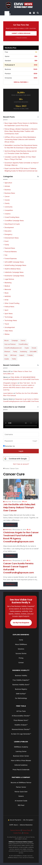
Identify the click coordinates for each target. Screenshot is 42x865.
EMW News (8, 529)
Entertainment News (12, 238)
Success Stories (21, 653)
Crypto (27, 348)
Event (7, 241)
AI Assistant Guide (21, 801)
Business (8, 189)
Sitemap (26, 833)
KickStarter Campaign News (14, 276)
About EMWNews (21, 644)
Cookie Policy (17, 833)
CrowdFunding (23, 344)
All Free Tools (21, 711)
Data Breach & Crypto (12, 224)
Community (8, 207)
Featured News (10, 248)
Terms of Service (15, 830)
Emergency (8, 234)
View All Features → (21, 82)
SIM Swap (13, 355)
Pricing (21, 658)
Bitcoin (6, 340)
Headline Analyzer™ (21, 725)
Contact (21, 662)
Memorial (8, 289)
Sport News (9, 313)
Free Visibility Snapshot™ (21, 680)
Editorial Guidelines (21, 765)
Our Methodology (21, 698)
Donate (34, 348)
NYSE (6, 300)
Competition (9, 210)
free (6, 255)
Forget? (35, 441)
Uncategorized (10, 327)
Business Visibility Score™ (21, 684)
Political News (9, 306)
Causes (7, 200)
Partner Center (21, 787)
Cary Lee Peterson (10, 344)
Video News (9, 331)
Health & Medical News (13, 269)
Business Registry (21, 689)
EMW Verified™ (21, 694)
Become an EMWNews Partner (21, 782)
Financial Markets (11, 251)
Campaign (15, 340)
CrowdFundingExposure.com (13, 348)
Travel (7, 324)
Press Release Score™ (21, 720)
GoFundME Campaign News (14, 262)
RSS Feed (21, 805)
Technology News (11, 320)
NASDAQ (8, 296)
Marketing (8, 282)
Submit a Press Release (21, 33)
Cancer (7, 196)
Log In (21, 451)
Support (21, 355)
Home (7, 468)
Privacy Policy (26, 830)
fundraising (23, 351)
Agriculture (8, 183)
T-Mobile (30, 355)
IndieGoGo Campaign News (14, 272)
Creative (7, 214)
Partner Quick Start (21, 791)
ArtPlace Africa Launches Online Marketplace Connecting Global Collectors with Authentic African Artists (20, 139)
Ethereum (7, 351)
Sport (6, 310)
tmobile (6, 359)
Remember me (10, 446)
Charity (7, 203)
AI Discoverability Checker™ (21, 716)
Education (8, 231)
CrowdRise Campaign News (14, 220)
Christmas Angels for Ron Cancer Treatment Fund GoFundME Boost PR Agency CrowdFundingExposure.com (21, 537)
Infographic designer (10, 383)
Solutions (21, 649)
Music (7, 293)
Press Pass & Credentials (21, 769)
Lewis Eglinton (8, 393)
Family (7, 245)
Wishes (7, 334)
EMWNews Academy (21, 747)
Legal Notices (9, 279)
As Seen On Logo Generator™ (21, 734)
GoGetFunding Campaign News (15, 265)
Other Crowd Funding (12, 303)
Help (5, 355)
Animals (7, 186)
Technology (9, 317)
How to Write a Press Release (21, 760)
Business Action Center (21, 756)
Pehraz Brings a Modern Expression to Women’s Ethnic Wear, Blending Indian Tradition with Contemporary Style (21, 131)
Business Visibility (21, 675)
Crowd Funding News (12, 217)
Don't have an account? (21, 464)
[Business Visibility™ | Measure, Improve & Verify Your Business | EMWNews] (21, 5)
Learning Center (21, 751)
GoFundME (33, 351)
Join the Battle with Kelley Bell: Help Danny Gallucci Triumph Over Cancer (19, 507)
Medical (7, 286)
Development (9, 227)
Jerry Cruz (8, 501)
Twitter (14, 359)
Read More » (10, 525)
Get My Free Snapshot (21, 622)
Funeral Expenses (11, 258)
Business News (10, 193)
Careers (21, 796)
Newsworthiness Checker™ (21, 729)
